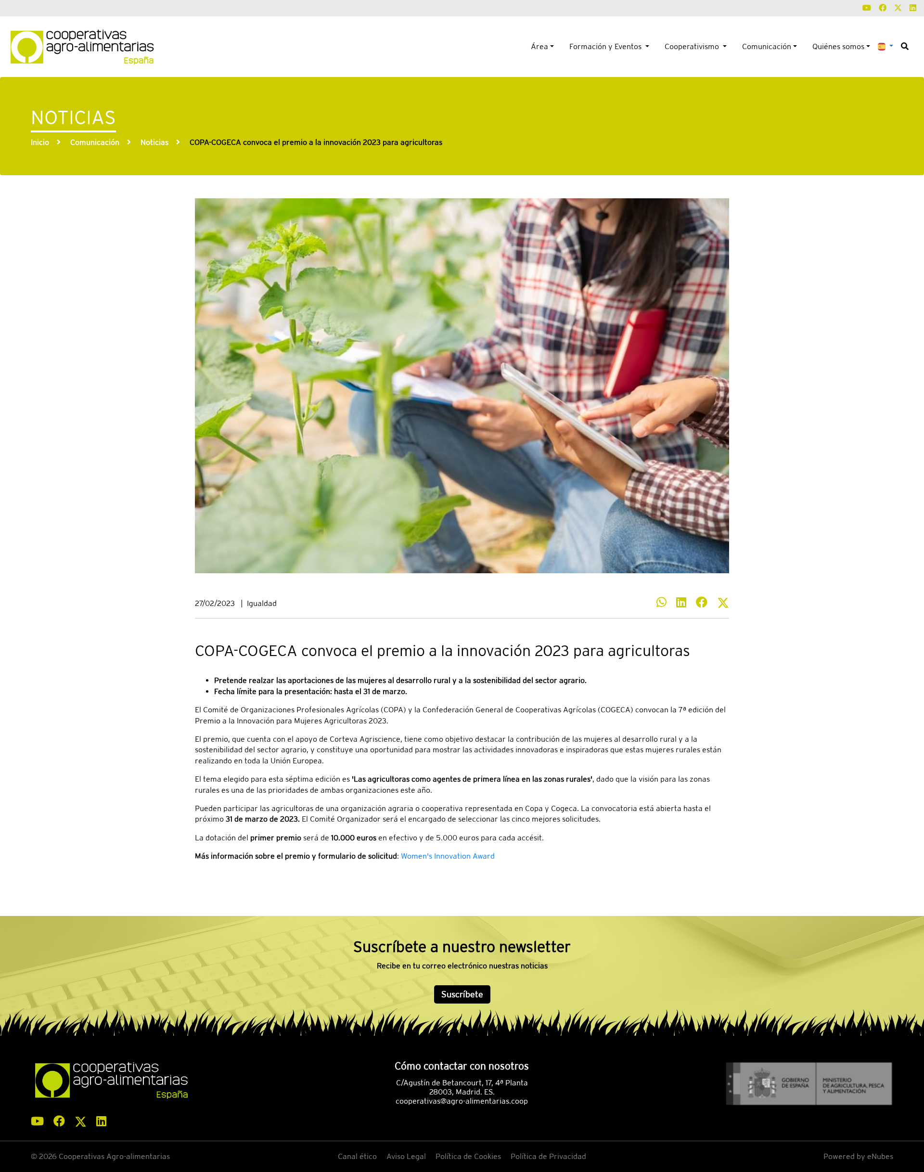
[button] (885, 46)
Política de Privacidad (548, 1156)
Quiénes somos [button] (838, 46)
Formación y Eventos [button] (606, 46)
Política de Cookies (468, 1156)
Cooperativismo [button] (693, 46)
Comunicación (94, 142)
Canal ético (357, 1156)
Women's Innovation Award (448, 856)
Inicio (40, 142)
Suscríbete (462, 994)
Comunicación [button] (766, 46)
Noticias (154, 142)
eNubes (880, 1156)
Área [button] (539, 46)
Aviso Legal (406, 1156)
